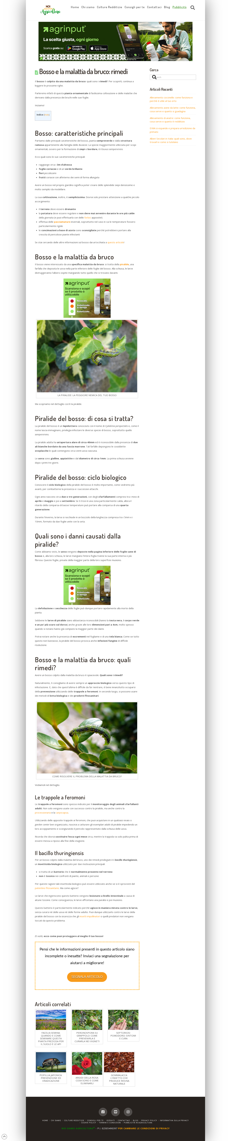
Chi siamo (56, 1120)
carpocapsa (62, 812)
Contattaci (124, 1120)
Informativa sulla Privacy (174, 1120)
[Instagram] (128, 1112)
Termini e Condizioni (110, 1122)
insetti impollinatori (90, 916)
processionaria (43, 812)
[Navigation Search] (192, 8)
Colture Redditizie (74, 1120)
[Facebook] (103, 1112)
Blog (135, 1120)
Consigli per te (95, 1120)
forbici (87, 217)
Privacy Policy (149, 1120)
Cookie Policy (88, 1122)
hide (47, 114)
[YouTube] (115, 1112)
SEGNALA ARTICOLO (87, 977)
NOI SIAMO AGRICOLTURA (78, 1128)
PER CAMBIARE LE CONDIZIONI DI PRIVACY (144, 1128)
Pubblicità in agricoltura (138, 1122)
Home (45, 1120)
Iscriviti (110, 1120)
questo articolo (115, 242)
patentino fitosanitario (47, 888)
